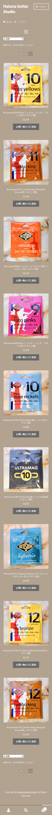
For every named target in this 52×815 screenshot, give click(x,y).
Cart (40, 808)
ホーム (9, 21)
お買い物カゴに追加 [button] (26, 126)
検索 (26, 810)
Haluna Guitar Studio (15, 8)
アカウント (8, 810)
